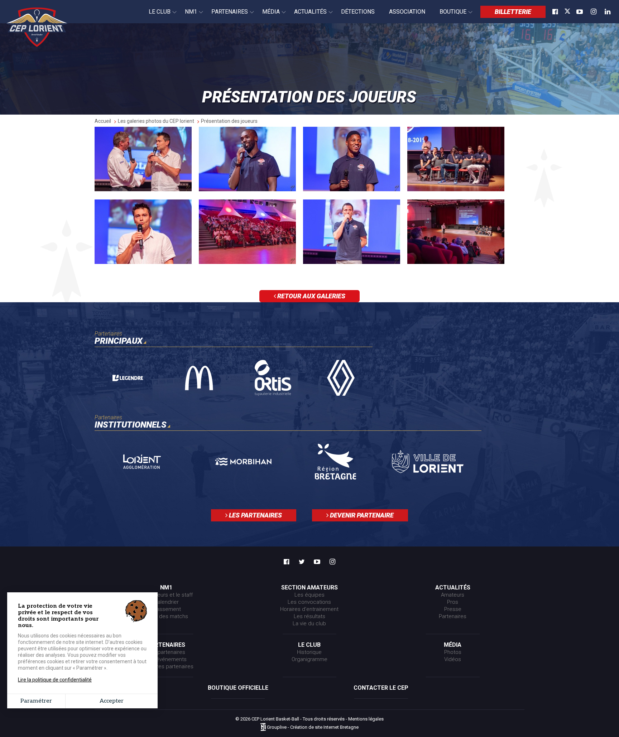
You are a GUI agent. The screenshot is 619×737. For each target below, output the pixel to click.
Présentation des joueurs (229, 121)
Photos (452, 652)
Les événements (166, 659)
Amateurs (452, 595)
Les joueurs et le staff (166, 595)
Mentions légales (366, 719)
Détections (358, 11)
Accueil (103, 121)
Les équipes (309, 595)
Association (407, 11)
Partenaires (226, 15)
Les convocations (309, 602)
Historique (309, 652)
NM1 (187, 15)
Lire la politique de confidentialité (55, 680)
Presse (452, 609)
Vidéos (452, 659)
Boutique (449, 15)
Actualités (307, 15)
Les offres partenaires (166, 666)
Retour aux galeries (310, 296)
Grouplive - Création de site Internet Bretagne (313, 727)
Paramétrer (36, 701)
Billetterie (513, 11)
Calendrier (166, 602)
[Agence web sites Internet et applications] (263, 727)
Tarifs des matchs (166, 616)
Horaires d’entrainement (309, 609)
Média (267, 15)
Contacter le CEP (381, 687)
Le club (156, 15)
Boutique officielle (238, 687)
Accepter (112, 701)
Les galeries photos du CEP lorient (156, 121)
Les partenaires (254, 515)
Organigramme (309, 659)
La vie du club (309, 623)
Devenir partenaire (361, 515)
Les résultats (309, 616)
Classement (166, 609)
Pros (452, 602)
